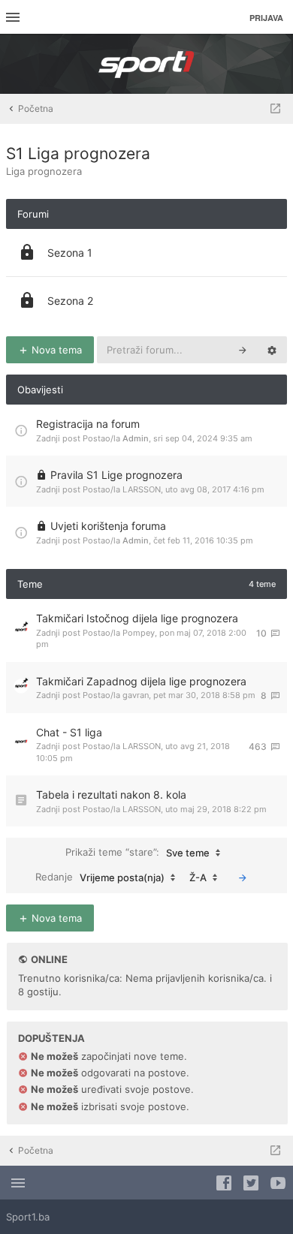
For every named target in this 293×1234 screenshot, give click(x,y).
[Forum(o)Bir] (275, 109)
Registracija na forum (88, 423)
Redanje (100, 877)
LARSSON (141, 489)
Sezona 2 (70, 300)
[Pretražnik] (243, 349)
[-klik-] (243, 877)
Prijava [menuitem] (266, 17)
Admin (135, 438)
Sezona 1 (69, 252)
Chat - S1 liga (69, 732)
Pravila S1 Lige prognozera (116, 474)
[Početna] (146, 64)
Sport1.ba (28, 1217)
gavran (135, 695)
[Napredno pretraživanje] (272, 349)
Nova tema (55, 350)
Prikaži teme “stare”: (137, 852)
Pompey (138, 633)
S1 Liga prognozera (78, 153)
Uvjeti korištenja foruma (108, 525)
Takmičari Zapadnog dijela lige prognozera (141, 681)
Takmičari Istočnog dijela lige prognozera (137, 618)
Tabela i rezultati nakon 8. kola (111, 794)
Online (49, 959)
